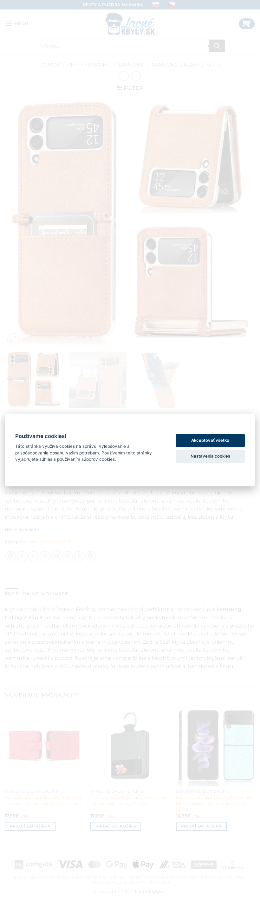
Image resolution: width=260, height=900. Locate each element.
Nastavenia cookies (210, 456)
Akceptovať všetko (210, 440)
